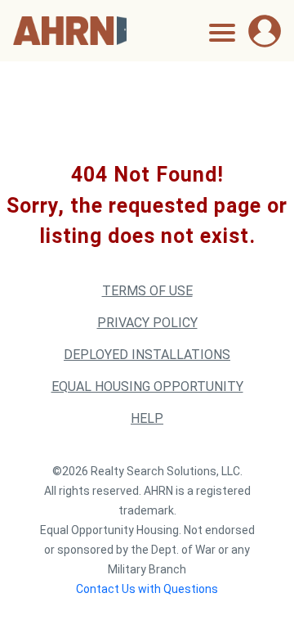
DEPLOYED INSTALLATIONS (147, 354)
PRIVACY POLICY (147, 322)
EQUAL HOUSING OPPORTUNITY (147, 386)
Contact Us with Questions (147, 588)
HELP (147, 418)
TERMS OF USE (147, 291)
